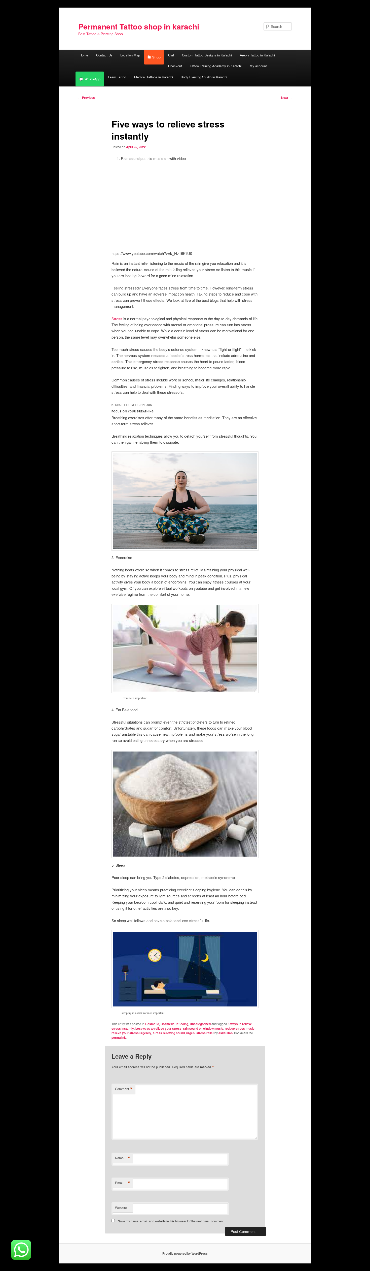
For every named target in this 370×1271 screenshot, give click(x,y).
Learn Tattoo (117, 77)
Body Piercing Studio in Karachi (204, 77)
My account (258, 65)
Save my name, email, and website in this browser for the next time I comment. (171, 1221)
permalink (119, 1037)
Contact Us (104, 55)
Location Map (130, 55)
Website (121, 1207)
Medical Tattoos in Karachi (153, 77)
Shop (156, 57)
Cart (171, 55)
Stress (117, 318)
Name (122, 1158)
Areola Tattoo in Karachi (257, 55)
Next (286, 97)
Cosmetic (152, 1024)
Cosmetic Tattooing (174, 1024)
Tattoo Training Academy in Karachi (216, 65)
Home (84, 55)
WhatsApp (92, 79)
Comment (123, 1089)
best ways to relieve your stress (158, 1028)
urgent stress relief (200, 1033)
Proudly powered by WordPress (185, 1253)
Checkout (175, 65)
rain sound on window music (203, 1028)
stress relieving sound (169, 1033)
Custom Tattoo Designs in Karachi (207, 55)
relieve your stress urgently (131, 1033)
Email (122, 1183)
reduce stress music (239, 1028)
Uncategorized (200, 1024)
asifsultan (225, 1033)
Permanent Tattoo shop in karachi (138, 26)
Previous (86, 97)
